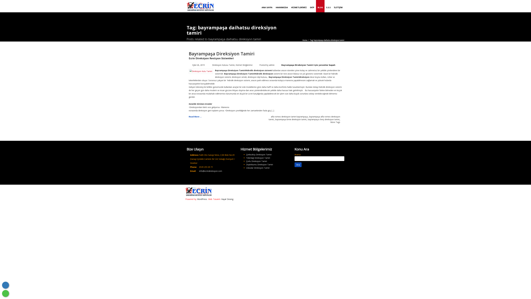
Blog (320, 7)
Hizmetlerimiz (299, 7)
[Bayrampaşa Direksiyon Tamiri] (201, 71)
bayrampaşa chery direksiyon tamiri (323, 119)
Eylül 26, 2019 (198, 65)
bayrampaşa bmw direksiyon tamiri (290, 119)
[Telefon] (5, 285)
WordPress (202, 199)
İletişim (338, 7)
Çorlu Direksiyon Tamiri (256, 161)
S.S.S (328, 7)
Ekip (312, 7)
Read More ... (195, 116)
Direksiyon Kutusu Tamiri (223, 65)
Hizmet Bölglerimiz (244, 65)
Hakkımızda (282, 7)
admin (271, 65)
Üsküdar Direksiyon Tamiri (258, 168)
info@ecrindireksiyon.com (210, 171)
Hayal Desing (227, 199)
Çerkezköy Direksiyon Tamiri (259, 154)
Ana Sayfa (267, 7)
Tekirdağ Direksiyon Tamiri (258, 158)
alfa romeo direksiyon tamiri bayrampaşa (289, 116)
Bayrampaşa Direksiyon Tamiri (221, 54)
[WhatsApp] (5, 293)
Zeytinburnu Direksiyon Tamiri (259, 164)
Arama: (298, 154)
